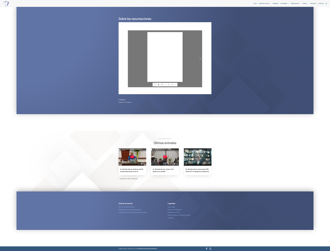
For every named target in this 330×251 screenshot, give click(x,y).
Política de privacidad (174, 210)
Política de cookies (173, 212)
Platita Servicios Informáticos (148, 248)
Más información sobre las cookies (179, 215)
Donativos (313, 3)
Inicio (255, 3)
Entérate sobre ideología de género (130, 210)
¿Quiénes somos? (264, 3)
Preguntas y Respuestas (125, 102)
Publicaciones (295, 3)
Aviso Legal (171, 207)
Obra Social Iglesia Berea (127, 207)
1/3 (154, 84)
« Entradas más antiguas (128, 179)
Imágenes (276, 3)
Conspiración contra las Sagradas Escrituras (133, 212)
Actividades (283, 3)
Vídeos (305, 3)
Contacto (321, 3)
